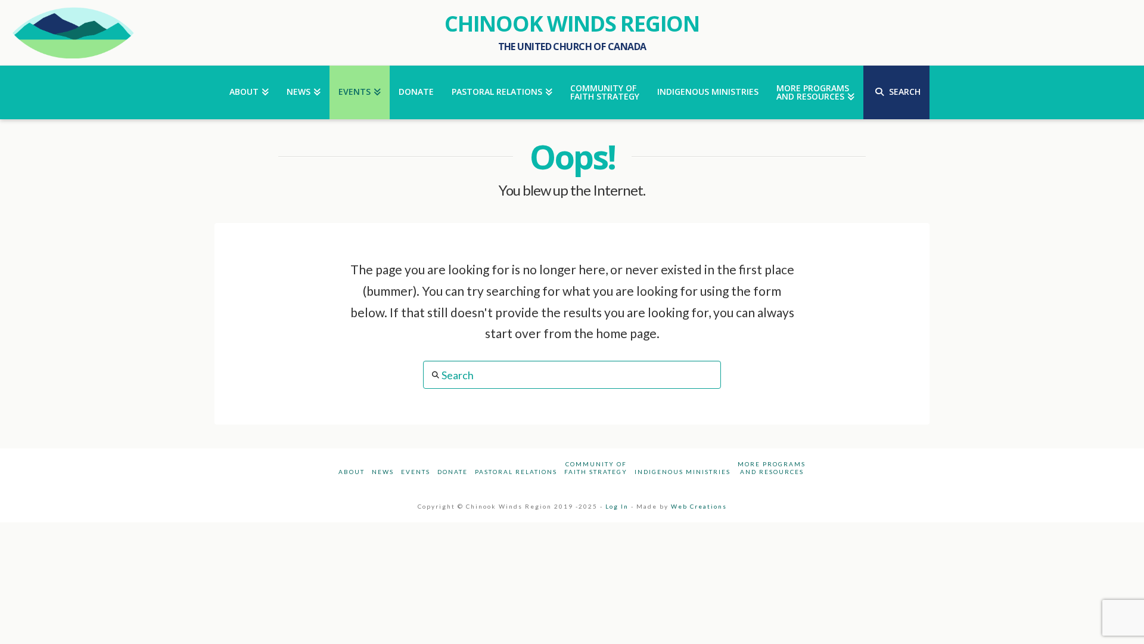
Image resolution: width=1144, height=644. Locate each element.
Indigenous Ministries (682, 471)
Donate (452, 471)
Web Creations (699, 506)
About (351, 471)
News (383, 471)
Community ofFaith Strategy (595, 467)
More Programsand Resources (772, 467)
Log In (617, 506)
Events (415, 471)
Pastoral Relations (516, 471)
